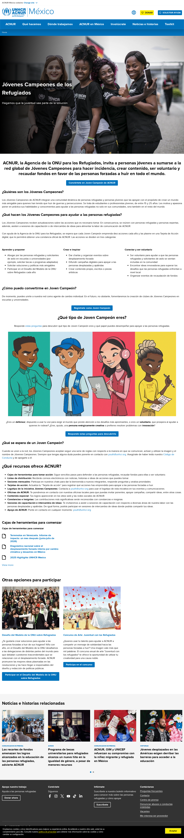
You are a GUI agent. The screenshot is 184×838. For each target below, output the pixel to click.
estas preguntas (33, 326)
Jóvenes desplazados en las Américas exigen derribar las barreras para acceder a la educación (159, 755)
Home (4, 32)
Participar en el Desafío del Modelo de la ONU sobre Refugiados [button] (30, 676)
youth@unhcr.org (117, 454)
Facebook (50, 796)
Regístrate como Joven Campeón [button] (93, 308)
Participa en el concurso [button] (79, 664)
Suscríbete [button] (102, 804)
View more (7, 565)
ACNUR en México (91, 24)
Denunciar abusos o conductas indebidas (156, 806)
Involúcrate (118, 24)
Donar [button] (149, 12)
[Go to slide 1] (91, 772)
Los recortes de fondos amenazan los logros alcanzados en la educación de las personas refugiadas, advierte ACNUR (23, 757)
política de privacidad (47, 832)
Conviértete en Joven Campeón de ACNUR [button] (93, 183)
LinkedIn (81, 796)
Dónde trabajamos (60, 24)
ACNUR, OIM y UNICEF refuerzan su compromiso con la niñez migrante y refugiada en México (114, 755)
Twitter (62, 796)
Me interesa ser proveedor (154, 815)
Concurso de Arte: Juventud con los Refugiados (89, 635)
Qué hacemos (31, 24)
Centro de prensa (149, 799)
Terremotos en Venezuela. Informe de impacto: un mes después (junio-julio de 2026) (32, 538)
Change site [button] (29, 2)
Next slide (179, 725)
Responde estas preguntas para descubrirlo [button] (93, 434)
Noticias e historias (145, 24)
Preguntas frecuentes (151, 791)
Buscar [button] (125, 12)
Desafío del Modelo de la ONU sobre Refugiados (29, 635)
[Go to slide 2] (94, 772)
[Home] (21, 12)
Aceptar (173, 831)
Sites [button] (134, 12)
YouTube (68, 796)
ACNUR (11, 24)
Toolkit (169, 24)
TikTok (74, 796)
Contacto (145, 795)
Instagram (56, 796)
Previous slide (5, 725)
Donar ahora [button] (11, 798)
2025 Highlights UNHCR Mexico (28, 557)
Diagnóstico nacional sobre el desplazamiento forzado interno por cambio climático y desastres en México (34, 549)
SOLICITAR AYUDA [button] (172, 12)
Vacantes (145, 811)
